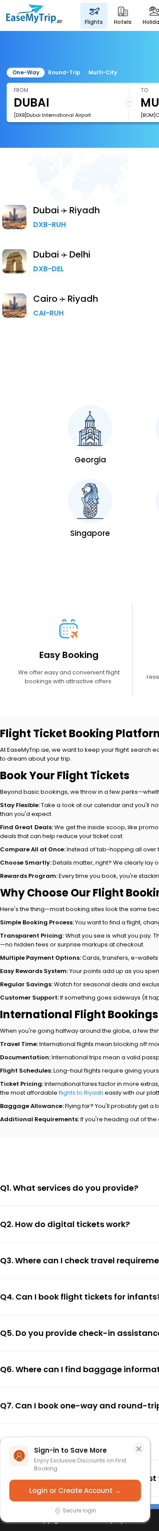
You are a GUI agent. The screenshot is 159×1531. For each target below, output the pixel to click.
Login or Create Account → (75, 1490)
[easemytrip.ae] (34, 15)
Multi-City (102, 72)
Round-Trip (64, 72)
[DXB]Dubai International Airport (52, 115)
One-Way (25, 72)
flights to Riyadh (81, 1093)
